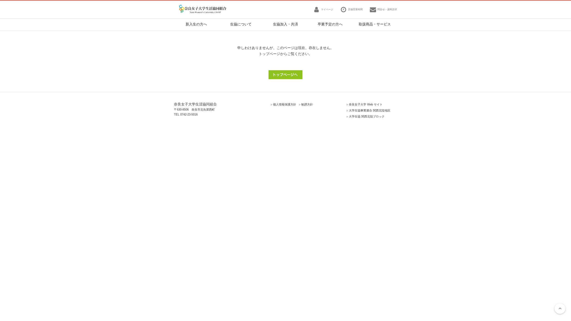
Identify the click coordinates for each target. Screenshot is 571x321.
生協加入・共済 (285, 24)
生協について (241, 24)
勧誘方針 (307, 104)
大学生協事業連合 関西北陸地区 (369, 110)
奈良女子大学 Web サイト (366, 104)
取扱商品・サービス (375, 24)
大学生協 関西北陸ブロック (367, 116)
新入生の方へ (196, 24)
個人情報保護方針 (284, 104)
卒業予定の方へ (330, 24)
